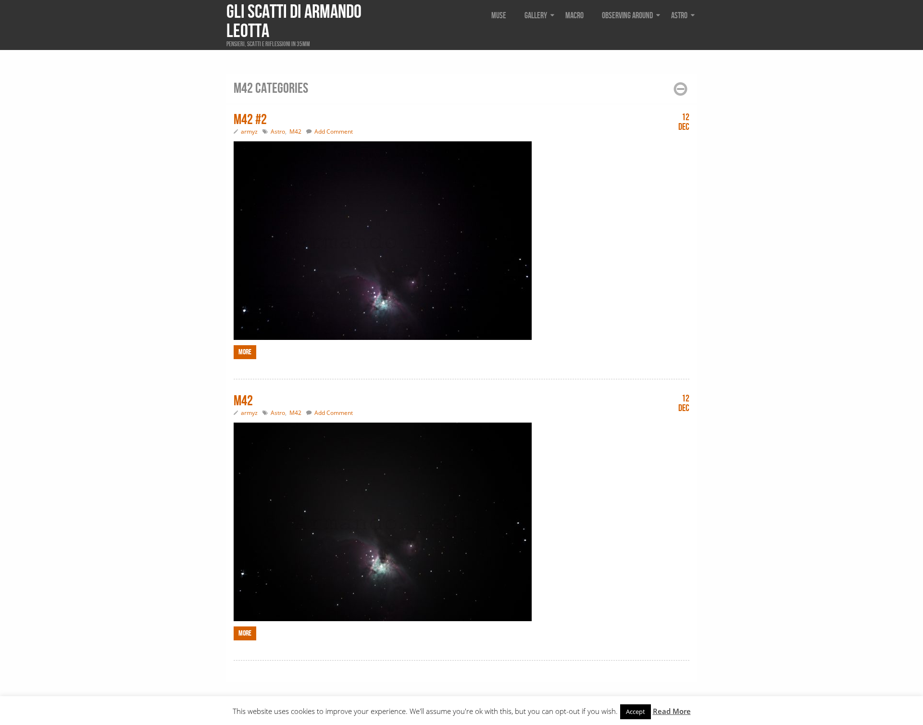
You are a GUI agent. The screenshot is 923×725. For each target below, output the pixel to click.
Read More (672, 711)
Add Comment (333, 131)
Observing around (627, 16)
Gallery (535, 16)
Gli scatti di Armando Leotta (294, 21)
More (244, 352)
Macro (574, 16)
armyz (249, 131)
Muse (498, 16)
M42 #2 (250, 119)
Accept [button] (635, 711)
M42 (295, 131)
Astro (679, 16)
